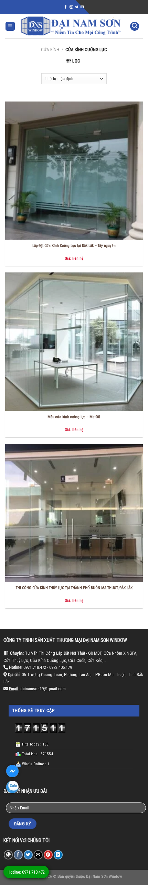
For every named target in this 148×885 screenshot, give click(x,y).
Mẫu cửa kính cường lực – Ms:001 (74, 417)
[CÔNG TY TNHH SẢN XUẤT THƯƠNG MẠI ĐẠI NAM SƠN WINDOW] (70, 26)
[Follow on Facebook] (65, 7)
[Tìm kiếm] (134, 26)
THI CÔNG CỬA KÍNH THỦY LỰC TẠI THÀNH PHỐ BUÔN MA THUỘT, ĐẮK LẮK (74, 588)
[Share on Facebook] (18, 854)
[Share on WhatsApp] (8, 854)
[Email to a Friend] (38, 854)
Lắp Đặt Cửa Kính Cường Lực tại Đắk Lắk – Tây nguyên (74, 245)
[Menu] (10, 26)
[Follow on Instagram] (71, 7)
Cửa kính (50, 49)
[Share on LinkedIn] (58, 854)
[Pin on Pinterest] (48, 854)
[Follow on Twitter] (76, 7)
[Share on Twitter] (28, 854)
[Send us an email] (82, 7)
